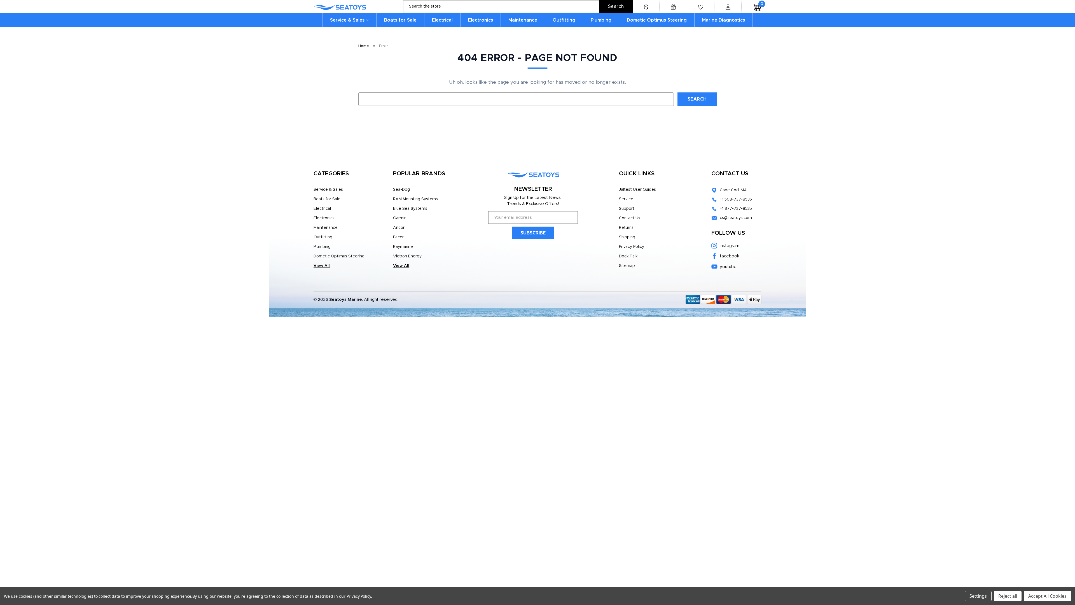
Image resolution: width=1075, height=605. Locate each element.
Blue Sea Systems (410, 209)
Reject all (1007, 596)
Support (626, 209)
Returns (626, 228)
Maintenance (522, 20)
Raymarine (403, 247)
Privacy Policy (631, 247)
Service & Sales (347, 20)
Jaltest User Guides (637, 190)
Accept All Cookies (1047, 596)
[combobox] (518, 6)
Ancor (399, 228)
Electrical (442, 20)
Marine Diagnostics (723, 20)
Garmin (399, 218)
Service (626, 199)
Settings (978, 596)
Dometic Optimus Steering (657, 20)
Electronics (480, 20)
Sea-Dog (401, 190)
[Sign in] (727, 6)
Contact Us (629, 218)
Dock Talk (628, 256)
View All (322, 266)
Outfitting (564, 20)
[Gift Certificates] (673, 6)
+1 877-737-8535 (736, 209)
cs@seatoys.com (736, 218)
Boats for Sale (400, 20)
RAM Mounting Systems (415, 199)
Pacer (398, 237)
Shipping (627, 237)
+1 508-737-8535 (736, 199)
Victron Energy (407, 256)
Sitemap (627, 266)
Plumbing (601, 20)
